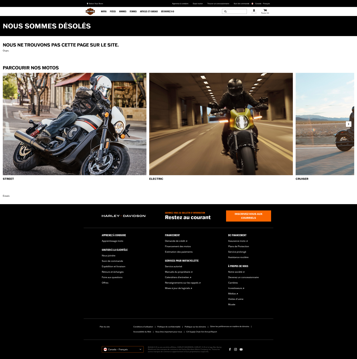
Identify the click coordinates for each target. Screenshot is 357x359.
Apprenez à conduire (180, 4)
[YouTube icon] (241, 349)
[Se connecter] (254, 11)
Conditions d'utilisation (143, 327)
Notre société (235, 271)
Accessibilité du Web (142, 332)
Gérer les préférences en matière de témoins (229, 326)
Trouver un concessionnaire (218, 4)
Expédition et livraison (113, 266)
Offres (105, 282)
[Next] (348, 124)
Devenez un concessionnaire (243, 277)
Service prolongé (237, 251)
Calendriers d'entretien (177, 277)
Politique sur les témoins (195, 327)
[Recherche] (234, 11)
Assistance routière (238, 257)
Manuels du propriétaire (177, 271)
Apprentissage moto (112, 241)
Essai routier (198, 4)
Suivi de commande (241, 4)
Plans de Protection (238, 246)
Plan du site (105, 327)
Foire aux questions (112, 277)
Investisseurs (235, 288)
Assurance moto (237, 241)
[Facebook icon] (230, 349)
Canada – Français (262, 4)
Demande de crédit (175, 241)
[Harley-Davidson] (131, 216)
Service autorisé (173, 266)
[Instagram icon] (235, 349)
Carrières (233, 282)
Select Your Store (96, 4)
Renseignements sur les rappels (181, 282)
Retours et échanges (113, 271)
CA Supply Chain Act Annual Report (201, 332)
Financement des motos (178, 246)
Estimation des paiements (179, 251)
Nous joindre (108, 255)
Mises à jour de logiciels (177, 288)
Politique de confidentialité (168, 327)
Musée (231, 304)
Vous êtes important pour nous (168, 332)
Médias (232, 293)
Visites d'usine (235, 299)
